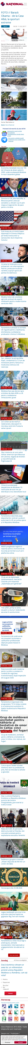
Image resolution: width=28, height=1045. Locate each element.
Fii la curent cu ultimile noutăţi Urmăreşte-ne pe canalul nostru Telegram (16, 139)
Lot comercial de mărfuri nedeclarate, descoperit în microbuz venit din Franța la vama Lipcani (12, 425)
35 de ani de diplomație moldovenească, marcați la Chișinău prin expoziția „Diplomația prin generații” (11, 580)
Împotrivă (6, 982)
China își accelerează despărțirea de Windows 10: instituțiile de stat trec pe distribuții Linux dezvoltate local (13, 488)
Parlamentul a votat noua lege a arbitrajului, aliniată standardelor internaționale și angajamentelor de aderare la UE (13, 945)
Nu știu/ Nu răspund (6, 987)
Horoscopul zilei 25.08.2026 (11, 888)
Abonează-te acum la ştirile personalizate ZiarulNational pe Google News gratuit (15, 133)
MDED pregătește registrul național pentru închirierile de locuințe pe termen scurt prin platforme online (12, 549)
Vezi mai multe (14, 955)
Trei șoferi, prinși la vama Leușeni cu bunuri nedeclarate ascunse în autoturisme (13, 610)
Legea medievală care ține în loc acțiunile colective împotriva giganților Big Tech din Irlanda (13, 914)
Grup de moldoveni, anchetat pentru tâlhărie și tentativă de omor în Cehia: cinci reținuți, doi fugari (13, 738)
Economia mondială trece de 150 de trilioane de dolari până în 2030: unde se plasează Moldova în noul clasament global (13, 171)
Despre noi (5, 1033)
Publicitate (15, 1033)
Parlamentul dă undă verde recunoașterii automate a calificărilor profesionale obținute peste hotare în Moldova (11, 640)
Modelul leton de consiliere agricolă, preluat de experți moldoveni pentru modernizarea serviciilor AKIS (13, 300)
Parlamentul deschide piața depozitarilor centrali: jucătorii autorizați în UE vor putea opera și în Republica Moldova (13, 519)
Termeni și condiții (22, 1040)
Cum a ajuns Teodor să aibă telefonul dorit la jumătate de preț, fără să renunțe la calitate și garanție (13, 768)
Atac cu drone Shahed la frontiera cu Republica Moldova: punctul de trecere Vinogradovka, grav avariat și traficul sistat (13, 800)
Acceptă (20, 1042)
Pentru (5, 979)
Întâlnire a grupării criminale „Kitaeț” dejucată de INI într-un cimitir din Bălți (13, 861)
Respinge (7, 1042)
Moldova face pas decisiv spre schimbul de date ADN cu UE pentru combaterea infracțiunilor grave (12, 394)
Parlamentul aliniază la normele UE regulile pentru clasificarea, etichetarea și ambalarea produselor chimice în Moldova (13, 331)
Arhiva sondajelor (20, 960)
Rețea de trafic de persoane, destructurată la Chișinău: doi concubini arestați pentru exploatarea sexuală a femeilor (13, 832)
